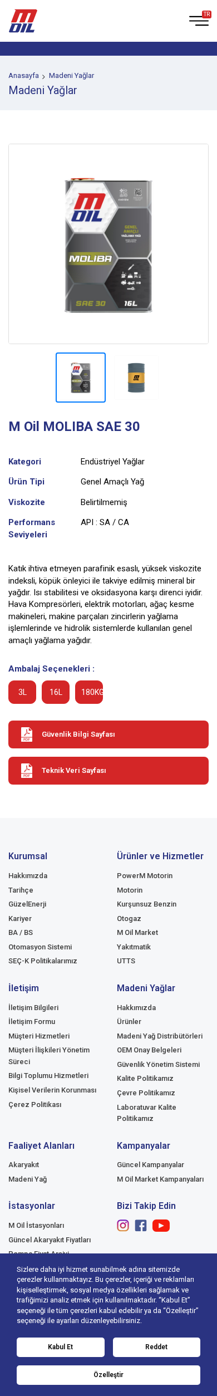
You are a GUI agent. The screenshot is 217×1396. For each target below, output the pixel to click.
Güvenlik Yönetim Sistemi (158, 1064)
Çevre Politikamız (146, 1093)
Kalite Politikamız (145, 1078)
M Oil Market (137, 932)
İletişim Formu (31, 1021)
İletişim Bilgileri (33, 1007)
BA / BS (20, 932)
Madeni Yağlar (71, 75)
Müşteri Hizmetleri (39, 1036)
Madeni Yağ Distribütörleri (160, 1036)
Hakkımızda (27, 875)
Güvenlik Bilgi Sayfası (78, 734)
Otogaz (129, 918)
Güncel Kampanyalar (150, 1164)
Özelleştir (108, 1375)
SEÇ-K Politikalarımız (42, 961)
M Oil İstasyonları (36, 1225)
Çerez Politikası (34, 1104)
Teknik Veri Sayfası (74, 770)
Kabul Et (60, 1347)
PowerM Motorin (144, 875)
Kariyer (20, 918)
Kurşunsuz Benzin (146, 904)
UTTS (126, 961)
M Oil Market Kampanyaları (160, 1179)
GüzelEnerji (27, 904)
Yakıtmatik (134, 947)
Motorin (129, 890)
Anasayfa (23, 75)
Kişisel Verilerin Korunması (52, 1090)
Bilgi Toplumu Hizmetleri (48, 1075)
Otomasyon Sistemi (40, 947)
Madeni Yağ (27, 1179)
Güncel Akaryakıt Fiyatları (49, 1240)
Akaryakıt (23, 1164)
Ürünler (129, 1021)
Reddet (156, 1347)
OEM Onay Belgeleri (149, 1050)
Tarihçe (20, 890)
